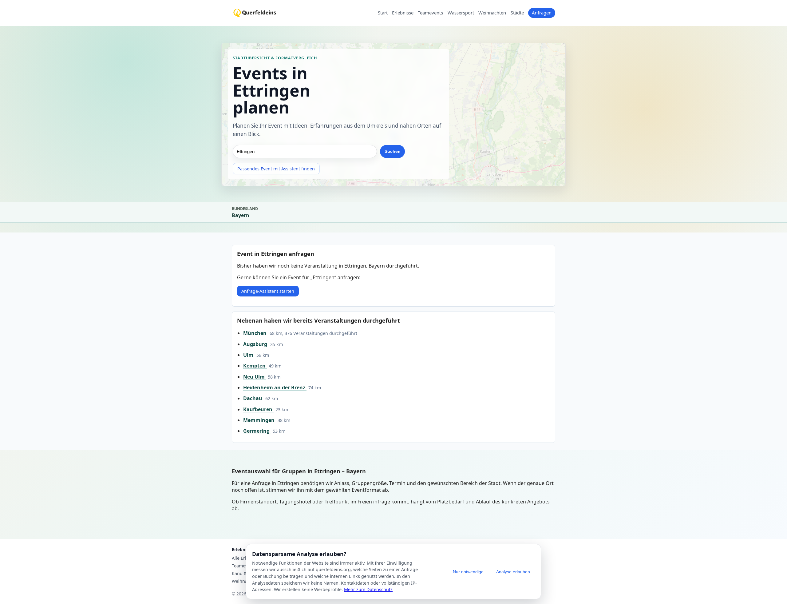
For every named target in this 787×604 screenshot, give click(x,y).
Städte (517, 13)
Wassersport (461, 13)
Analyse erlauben (513, 571)
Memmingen (259, 420)
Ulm (249, 355)
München (255, 333)
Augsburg (255, 344)
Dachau (253, 398)
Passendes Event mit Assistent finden (276, 169)
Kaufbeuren (258, 409)
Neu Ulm (254, 376)
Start (383, 13)
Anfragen (542, 13)
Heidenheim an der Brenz (274, 387)
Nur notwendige (468, 571)
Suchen (393, 151)
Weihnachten (492, 13)
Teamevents (430, 13)
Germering (257, 430)
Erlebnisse (402, 13)
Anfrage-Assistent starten (267, 291)
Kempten (255, 365)
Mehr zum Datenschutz (368, 589)
